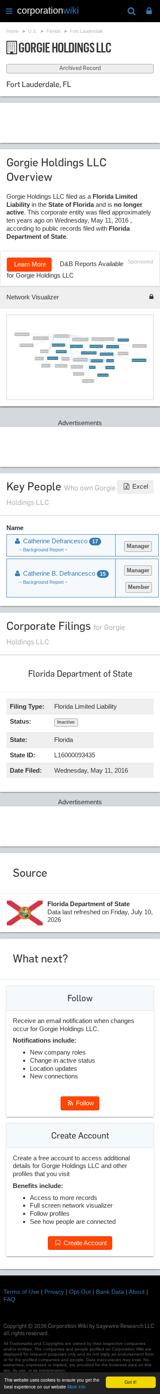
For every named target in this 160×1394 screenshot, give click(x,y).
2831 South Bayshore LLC (106, 354)
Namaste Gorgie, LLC (123, 340)
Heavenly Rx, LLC (123, 353)
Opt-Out (80, 1291)
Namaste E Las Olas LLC (58, 345)
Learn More (29, 264)
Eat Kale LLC (44, 351)
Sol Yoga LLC (110, 360)
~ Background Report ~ (43, 549)
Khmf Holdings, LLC (88, 381)
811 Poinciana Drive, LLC (26, 345)
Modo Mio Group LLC (103, 375)
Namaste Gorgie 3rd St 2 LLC (80, 339)
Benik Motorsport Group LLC (138, 360)
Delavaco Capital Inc (61, 351)
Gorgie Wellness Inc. (53, 358)
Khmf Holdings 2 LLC (76, 367)
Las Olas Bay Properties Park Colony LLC (103, 339)
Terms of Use (21, 1291)
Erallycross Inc (45, 365)
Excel (139, 486)
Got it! (131, 1382)
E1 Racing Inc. (39, 358)
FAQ (9, 1299)
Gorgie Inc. (92, 367)
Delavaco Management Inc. (21, 334)
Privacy (54, 1291)
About (137, 1291)
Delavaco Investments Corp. (41, 338)
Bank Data (110, 1291)
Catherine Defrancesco (97, 361)
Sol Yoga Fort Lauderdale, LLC (88, 353)
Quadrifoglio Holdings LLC (96, 346)
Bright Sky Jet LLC (78, 373)
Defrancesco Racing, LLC (139, 346)
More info (76, 1386)
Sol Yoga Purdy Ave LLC (112, 346)
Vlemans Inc (65, 358)
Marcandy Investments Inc (80, 359)
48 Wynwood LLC (110, 367)
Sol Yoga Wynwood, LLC (76, 346)
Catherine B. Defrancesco (61, 336)
